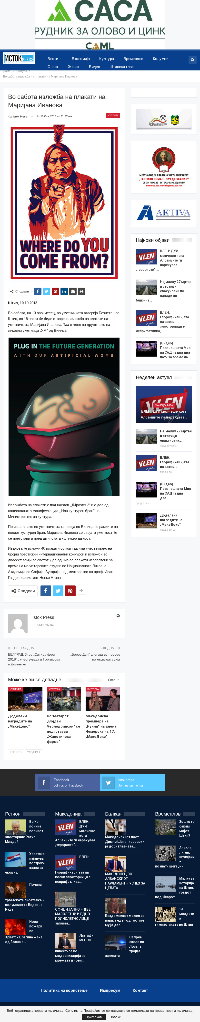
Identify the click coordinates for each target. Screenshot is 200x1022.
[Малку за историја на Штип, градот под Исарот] (165, 884)
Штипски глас (122, 67)
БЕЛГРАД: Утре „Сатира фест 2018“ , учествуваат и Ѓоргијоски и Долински (34, 659)
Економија (81, 59)
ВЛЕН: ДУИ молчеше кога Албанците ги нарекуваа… (164, 414)
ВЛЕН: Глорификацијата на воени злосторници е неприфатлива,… (162, 322)
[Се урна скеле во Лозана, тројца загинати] (115, 943)
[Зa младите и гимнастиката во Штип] (165, 915)
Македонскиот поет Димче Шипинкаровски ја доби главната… (124, 841)
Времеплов (133, 59)
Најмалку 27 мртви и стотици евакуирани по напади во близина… (163, 291)
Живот (74, 67)
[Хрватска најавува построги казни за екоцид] (15, 859)
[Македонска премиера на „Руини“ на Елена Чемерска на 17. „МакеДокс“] (103, 699)
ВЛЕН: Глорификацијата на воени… (174, 462)
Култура (106, 59)
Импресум (110, 990)
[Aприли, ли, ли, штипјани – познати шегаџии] (165, 853)
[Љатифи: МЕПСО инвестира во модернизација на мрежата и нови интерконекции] (65, 941)
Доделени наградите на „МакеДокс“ (171, 519)
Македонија (164, 405)
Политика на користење (64, 990)
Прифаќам (93, 1017)
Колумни (160, 59)
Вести (53, 59)
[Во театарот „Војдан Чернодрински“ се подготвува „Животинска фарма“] (64, 699)
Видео (94, 67)
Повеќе (115, 1017)
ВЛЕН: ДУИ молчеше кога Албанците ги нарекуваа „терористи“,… (160, 260)
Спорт (53, 67)
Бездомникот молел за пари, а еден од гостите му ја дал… (124, 920)
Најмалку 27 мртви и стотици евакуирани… (176, 435)
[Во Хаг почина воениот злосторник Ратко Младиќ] (15, 827)
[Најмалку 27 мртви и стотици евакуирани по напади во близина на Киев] (146, 287)
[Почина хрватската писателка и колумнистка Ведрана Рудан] (15, 890)
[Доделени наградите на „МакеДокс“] (25, 699)
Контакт (140, 990)
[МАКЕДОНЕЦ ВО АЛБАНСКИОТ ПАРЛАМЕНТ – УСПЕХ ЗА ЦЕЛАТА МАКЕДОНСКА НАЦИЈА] (115, 864)
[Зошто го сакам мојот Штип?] (165, 827)
